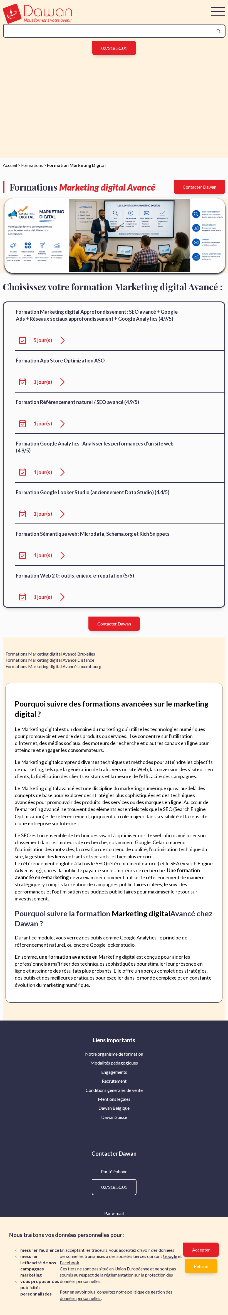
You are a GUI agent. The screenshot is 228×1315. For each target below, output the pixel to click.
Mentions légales (114, 1099)
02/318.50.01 (114, 48)
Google (170, 1256)
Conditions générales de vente (114, 1090)
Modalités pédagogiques (114, 1062)
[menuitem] (114, 1054)
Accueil (10, 165)
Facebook (69, 1262)
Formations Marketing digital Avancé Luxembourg (53, 666)
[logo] (37, 22)
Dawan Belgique (114, 1108)
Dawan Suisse (114, 1117)
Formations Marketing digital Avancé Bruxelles (50, 653)
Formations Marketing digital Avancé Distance (50, 660)
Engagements (114, 1072)
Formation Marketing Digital (76, 165)
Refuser (201, 1266)
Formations (32, 165)
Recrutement (114, 1080)
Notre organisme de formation (114, 1053)
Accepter (201, 1249)
